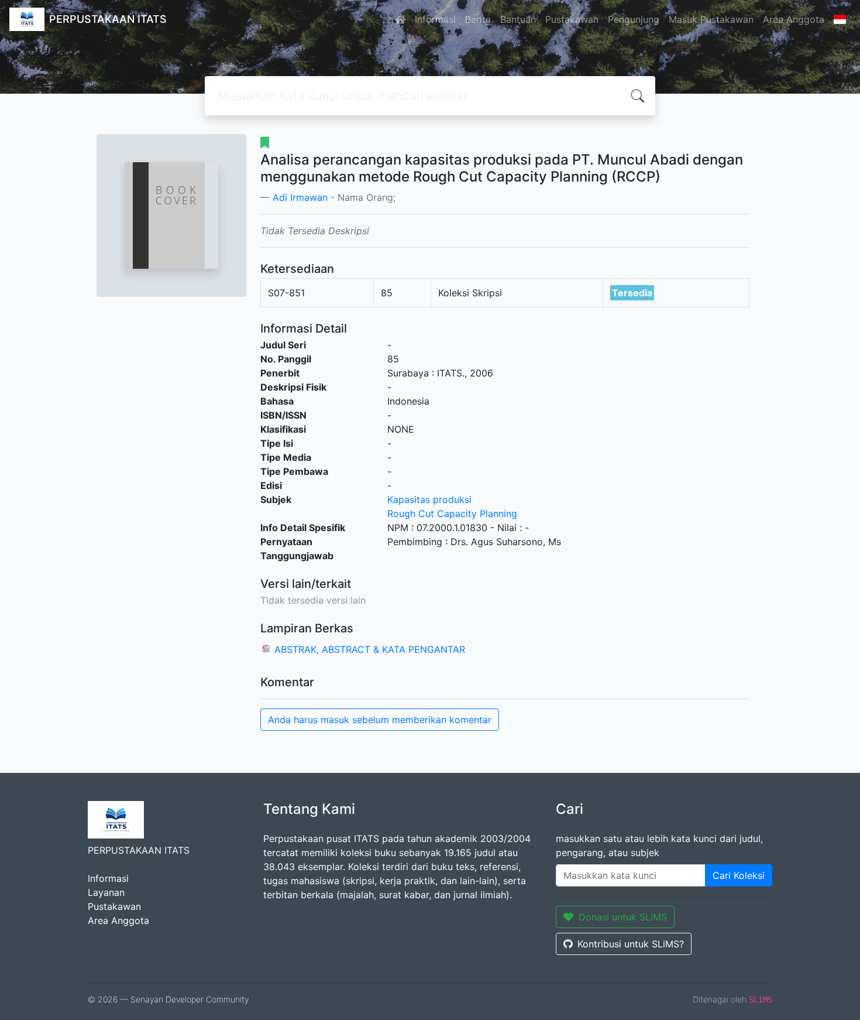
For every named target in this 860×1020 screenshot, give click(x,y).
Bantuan (518, 19)
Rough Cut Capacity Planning (452, 513)
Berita (478, 19)
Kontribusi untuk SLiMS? (630, 944)
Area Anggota (793, 19)
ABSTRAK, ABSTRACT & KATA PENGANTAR (369, 649)
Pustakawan (571, 19)
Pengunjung (633, 19)
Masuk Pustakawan (711, 19)
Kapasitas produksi (429, 499)
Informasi (435, 19)
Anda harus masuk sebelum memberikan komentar (379, 719)
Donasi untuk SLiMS (623, 917)
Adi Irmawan (300, 197)
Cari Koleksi (739, 875)
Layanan (106, 892)
